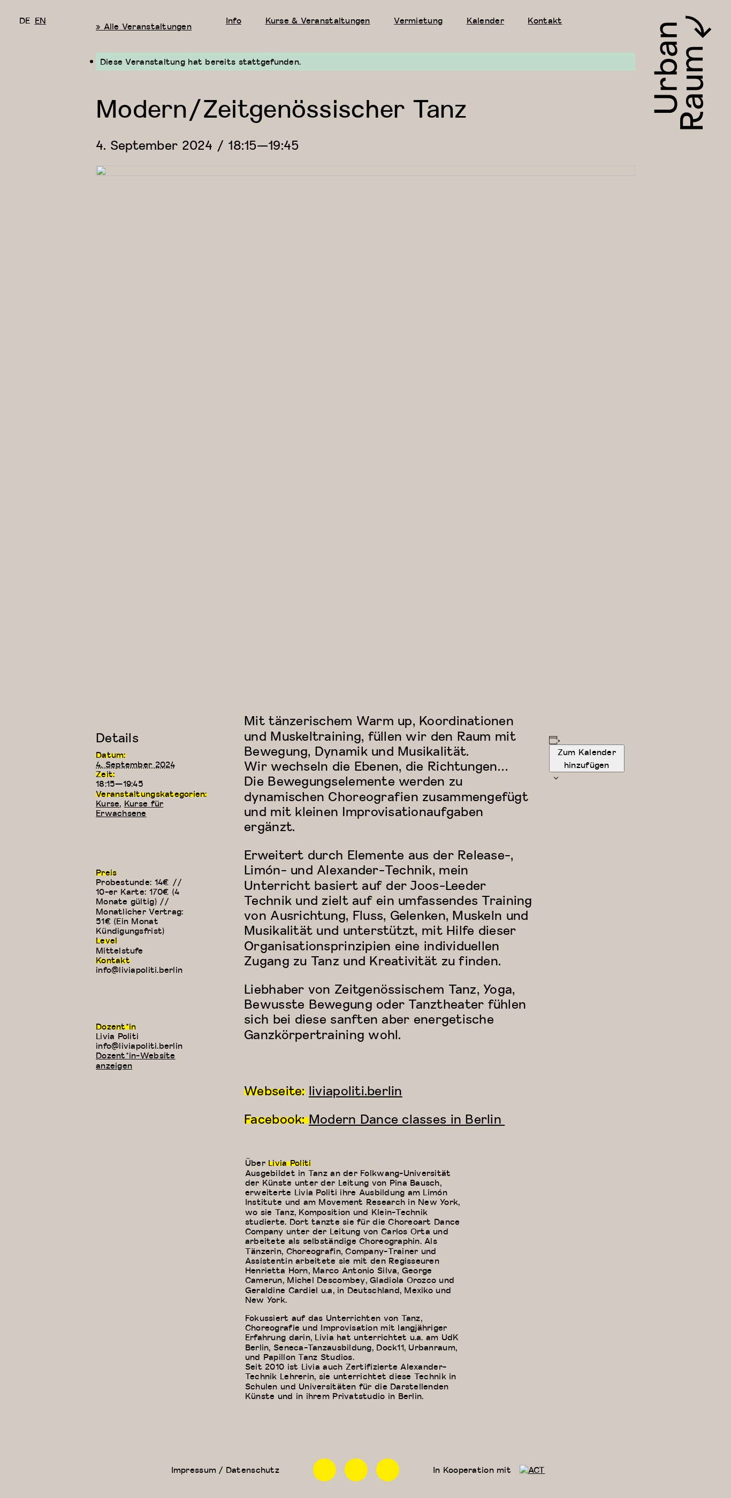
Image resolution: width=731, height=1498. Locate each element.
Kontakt (545, 20)
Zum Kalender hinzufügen (587, 758)
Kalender (485, 20)
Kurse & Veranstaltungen (317, 20)
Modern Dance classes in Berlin (407, 1118)
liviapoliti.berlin (355, 1090)
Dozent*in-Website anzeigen (136, 1060)
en (41, 20)
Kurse (107, 803)
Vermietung (418, 20)
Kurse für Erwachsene (129, 808)
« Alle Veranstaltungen (144, 26)
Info (233, 20)
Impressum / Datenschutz (225, 1469)
